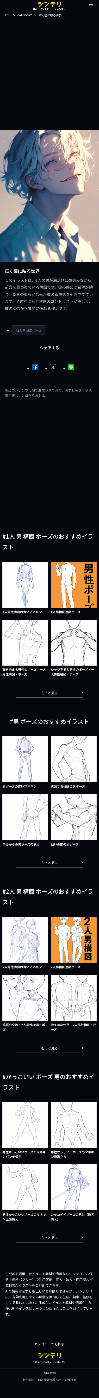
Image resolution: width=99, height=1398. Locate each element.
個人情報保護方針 (49, 1380)
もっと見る (49, 692)
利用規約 (28, 1380)
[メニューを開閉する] (91, 5)
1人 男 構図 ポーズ (29, 330)
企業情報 (70, 1380)
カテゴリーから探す (49, 1344)
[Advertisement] (49, 73)
